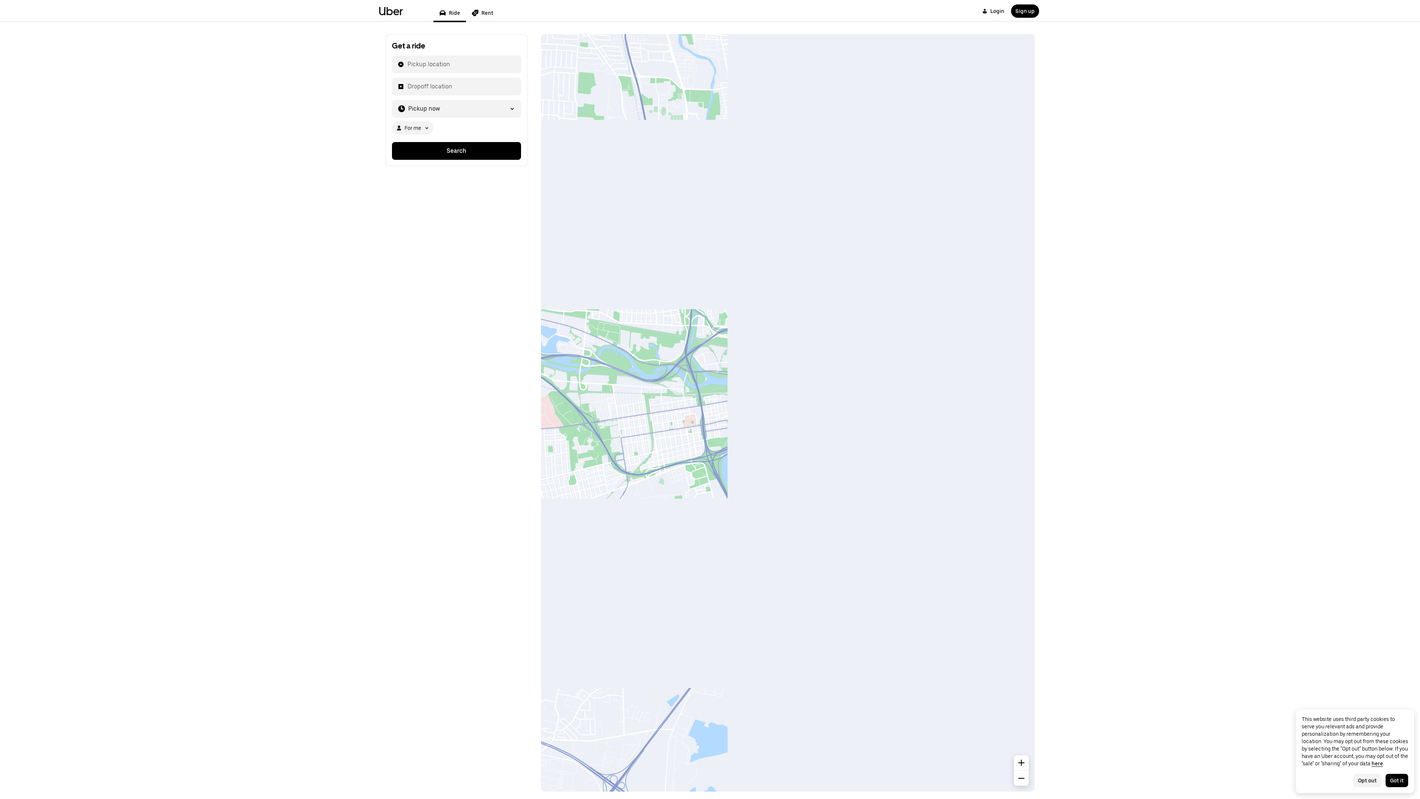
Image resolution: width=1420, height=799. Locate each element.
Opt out (1367, 780)
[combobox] (407, 64)
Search (456, 150)
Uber (391, 11)
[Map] (788, 413)
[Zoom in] (1021, 762)
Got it (1397, 780)
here (1377, 763)
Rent (487, 13)
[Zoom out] (1021, 778)
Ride (454, 13)
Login (997, 11)
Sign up (1025, 11)
